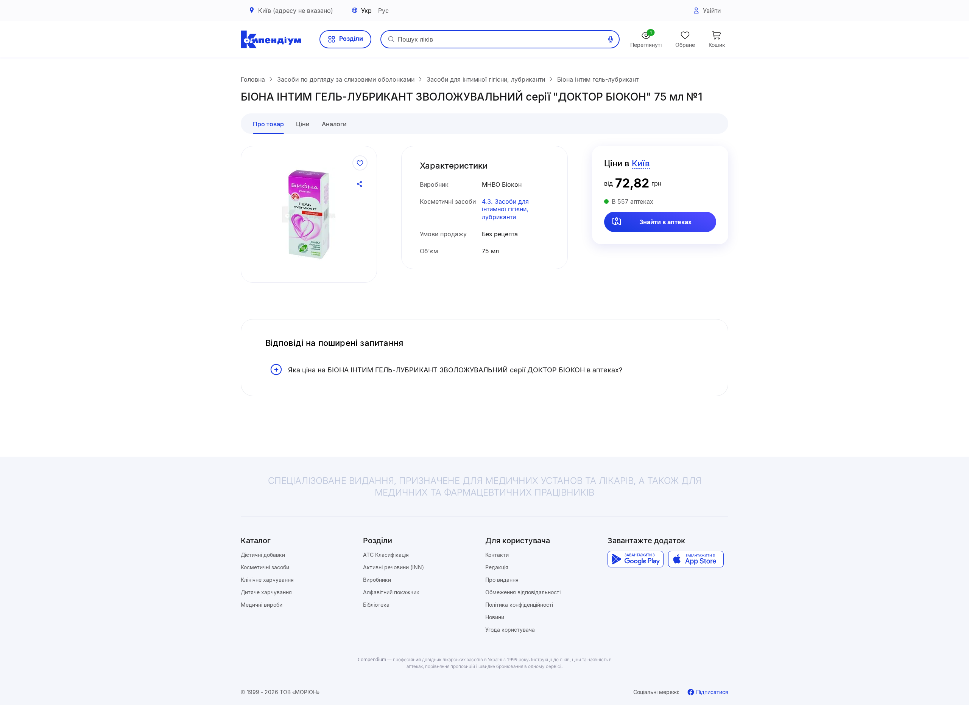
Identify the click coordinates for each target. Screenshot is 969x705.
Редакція (496, 567)
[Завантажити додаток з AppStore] (696, 559)
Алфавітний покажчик (391, 592)
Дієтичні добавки (263, 555)
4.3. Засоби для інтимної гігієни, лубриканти (505, 209)
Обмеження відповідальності (523, 592)
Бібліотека (376, 604)
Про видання (502, 579)
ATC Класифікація (386, 555)
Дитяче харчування (266, 592)
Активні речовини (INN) (393, 567)
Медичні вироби (261, 604)
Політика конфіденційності (519, 604)
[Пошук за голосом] (610, 39)
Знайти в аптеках (665, 222)
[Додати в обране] (360, 162)
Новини (494, 617)
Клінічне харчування (267, 579)
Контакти (497, 555)
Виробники (377, 579)
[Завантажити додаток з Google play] (635, 559)
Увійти (712, 10)
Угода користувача (510, 629)
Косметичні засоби (265, 567)
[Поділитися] (360, 184)
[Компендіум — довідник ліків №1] (271, 39)
